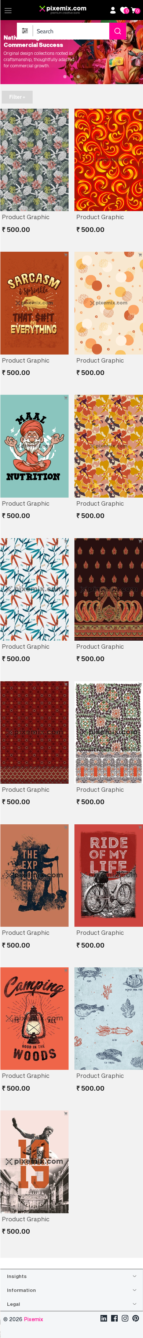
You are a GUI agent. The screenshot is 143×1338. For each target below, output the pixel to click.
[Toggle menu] (8, 10)
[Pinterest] (135, 1319)
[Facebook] (114, 1319)
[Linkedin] (103, 1319)
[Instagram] (125, 1319)
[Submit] (117, 31)
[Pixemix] (73, 10)
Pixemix (33, 1319)
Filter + (17, 97)
